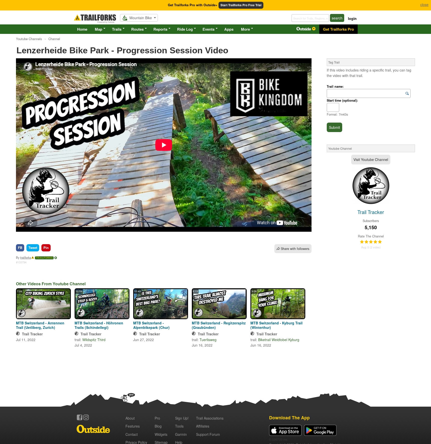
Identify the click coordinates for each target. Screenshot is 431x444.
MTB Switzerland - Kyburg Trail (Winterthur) (276, 325)
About (130, 418)
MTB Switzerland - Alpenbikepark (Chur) (151, 325)
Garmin (181, 434)
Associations (209, 418)
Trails (116, 29)
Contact (131, 434)
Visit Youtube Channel (370, 159)
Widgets (161, 434)
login (352, 18)
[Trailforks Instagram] (86, 417)
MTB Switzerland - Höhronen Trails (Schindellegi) (99, 325)
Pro (157, 418)
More (245, 29)
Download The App (289, 417)
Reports (160, 29)
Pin (46, 247)
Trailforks (44, 258)
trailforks (25, 257)
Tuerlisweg (208, 339)
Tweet (32, 247)
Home (82, 29)
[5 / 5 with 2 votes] (371, 242)
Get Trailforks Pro (338, 29)
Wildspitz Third (94, 339)
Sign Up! (182, 418)
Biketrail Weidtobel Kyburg (278, 339)
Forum (208, 434)
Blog (158, 426)
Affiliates (202, 426)
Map (98, 29)
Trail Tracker (32, 333)
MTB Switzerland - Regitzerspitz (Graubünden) (219, 325)
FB (20, 247)
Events (209, 29)
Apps (228, 29)
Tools (179, 426)
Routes (137, 29)
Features (132, 426)
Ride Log (185, 29)
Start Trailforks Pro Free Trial (240, 5)
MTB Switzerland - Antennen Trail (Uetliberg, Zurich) (40, 325)
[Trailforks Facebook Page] (79, 417)
